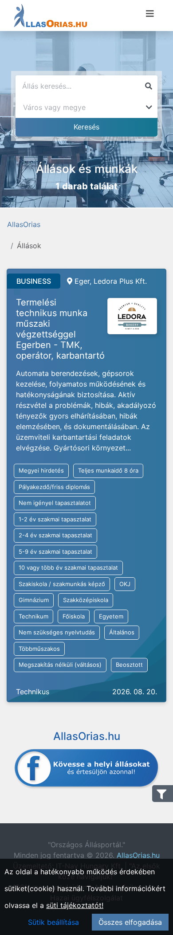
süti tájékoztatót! (74, 905)
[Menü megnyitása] (150, 13)
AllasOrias (23, 224)
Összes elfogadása (130, 922)
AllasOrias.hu (138, 855)
